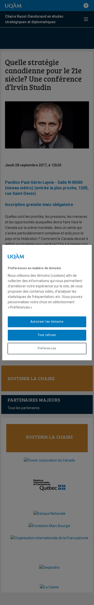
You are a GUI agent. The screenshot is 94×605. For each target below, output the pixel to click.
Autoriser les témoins (47, 321)
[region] (46, 302)
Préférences (47, 348)
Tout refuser (47, 335)
